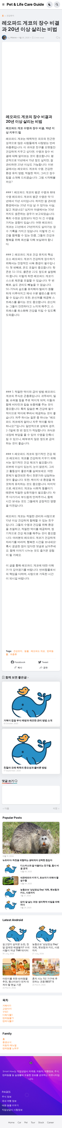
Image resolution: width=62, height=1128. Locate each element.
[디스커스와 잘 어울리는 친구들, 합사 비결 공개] (10, 868)
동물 (26, 651)
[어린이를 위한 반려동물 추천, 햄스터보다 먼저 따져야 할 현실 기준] (16, 967)
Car (19, 1122)
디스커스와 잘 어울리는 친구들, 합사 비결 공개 (39, 867)
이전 (55, 808)
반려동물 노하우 (11, 1048)
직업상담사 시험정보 (12, 1109)
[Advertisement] (31, 77)
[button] (4, 4)
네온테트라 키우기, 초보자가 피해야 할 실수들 (39, 879)
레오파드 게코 (38, 651)
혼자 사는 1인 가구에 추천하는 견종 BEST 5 (44, 980)
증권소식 (7, 1042)
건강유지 (10, 16)
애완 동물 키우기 (10, 1105)
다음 (7, 808)
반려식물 (8, 1021)
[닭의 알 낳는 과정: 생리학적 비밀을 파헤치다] (10, 904)
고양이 (7, 1008)
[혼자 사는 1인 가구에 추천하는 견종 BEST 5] (45, 967)
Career (50, 1122)
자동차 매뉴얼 (10, 1045)
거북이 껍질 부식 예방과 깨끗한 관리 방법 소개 (28, 720)
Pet (26, 1122)
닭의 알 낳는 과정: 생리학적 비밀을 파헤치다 (39, 903)
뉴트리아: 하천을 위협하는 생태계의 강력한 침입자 (27, 860)
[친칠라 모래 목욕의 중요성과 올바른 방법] (31, 747)
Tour (33, 1122)
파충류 (13, 654)
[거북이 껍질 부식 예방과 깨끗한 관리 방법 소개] (31, 700)
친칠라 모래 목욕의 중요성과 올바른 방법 (25, 767)
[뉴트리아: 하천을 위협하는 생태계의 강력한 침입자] (31, 838)
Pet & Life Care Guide (25, 4)
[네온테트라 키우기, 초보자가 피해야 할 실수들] (10, 880)
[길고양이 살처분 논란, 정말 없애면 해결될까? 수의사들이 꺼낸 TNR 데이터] (16, 932)
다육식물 (8, 1014)
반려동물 (8, 1018)
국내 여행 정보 (9, 1100)
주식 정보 (6, 1096)
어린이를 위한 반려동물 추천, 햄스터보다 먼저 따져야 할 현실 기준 (16, 981)
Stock (41, 1122)
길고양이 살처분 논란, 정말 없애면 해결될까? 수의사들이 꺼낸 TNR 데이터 (16, 947)
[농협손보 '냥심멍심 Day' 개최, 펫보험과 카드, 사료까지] (10, 892)
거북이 (7, 1005)
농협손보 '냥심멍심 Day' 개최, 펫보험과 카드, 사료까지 (39, 891)
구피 (5, 1011)
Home (11, 1122)
